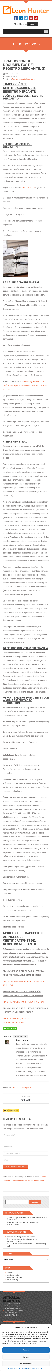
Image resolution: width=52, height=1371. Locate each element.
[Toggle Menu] (46, 31)
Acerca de (7, 1036)
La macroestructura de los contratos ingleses (23, 1222)
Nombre (8, 1147)
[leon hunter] (9, 1042)
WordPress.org (12, 1280)
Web (6, 1160)
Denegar (26, 1357)
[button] (48, 1327)
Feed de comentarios (14, 1277)
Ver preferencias (26, 1364)
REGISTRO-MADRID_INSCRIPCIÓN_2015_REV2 (24, 1002)
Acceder (10, 1273)
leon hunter (22, 1040)
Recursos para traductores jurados (23, 79)
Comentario (9, 1135)
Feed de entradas (13, 1275)
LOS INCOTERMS (13, 1224)
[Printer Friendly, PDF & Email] (10, 1029)
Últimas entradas (20, 1036)
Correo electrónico (12, 1153)
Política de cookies (14, 1368)
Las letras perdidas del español (24, 1237)
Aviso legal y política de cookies (32, 1368)
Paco (9, 1237)
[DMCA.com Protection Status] (11, 1113)
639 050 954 (32, 24)
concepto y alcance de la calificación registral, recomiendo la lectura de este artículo (25, 385)
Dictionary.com (28, 187)
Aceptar (26, 1350)
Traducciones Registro (21, 1087)
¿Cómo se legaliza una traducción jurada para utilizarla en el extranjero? (13, 1306)
